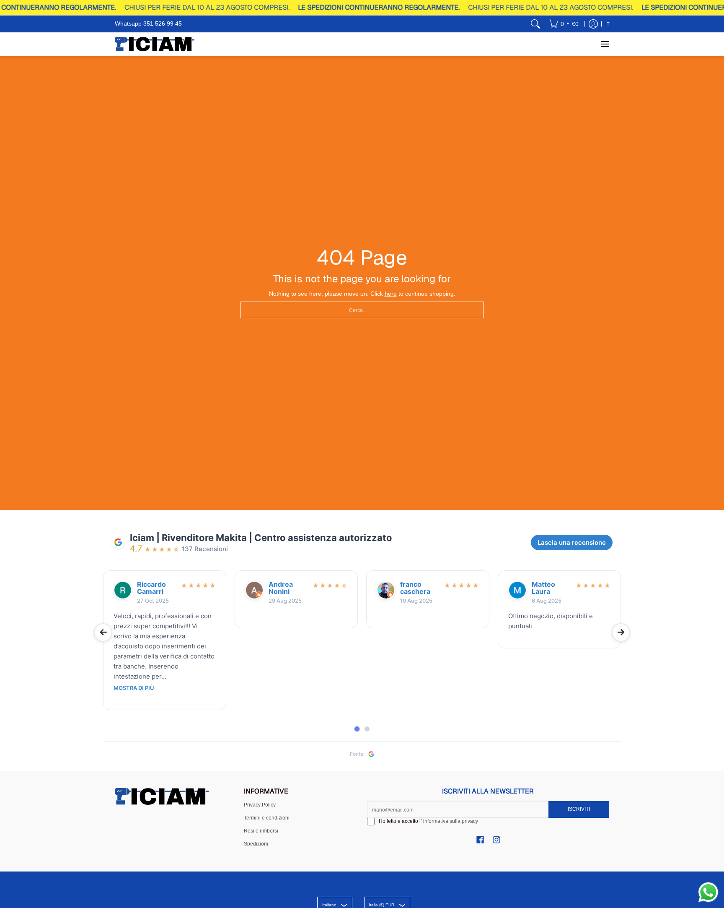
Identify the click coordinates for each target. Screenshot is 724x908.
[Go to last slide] (103, 632)
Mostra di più (134, 688)
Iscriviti (579, 809)
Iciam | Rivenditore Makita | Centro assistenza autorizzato (261, 537)
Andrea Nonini (281, 588)
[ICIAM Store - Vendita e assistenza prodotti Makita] (154, 44)
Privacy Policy (260, 805)
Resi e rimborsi (261, 831)
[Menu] (604, 44)
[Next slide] (621, 632)
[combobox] (362, 310)
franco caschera (415, 588)
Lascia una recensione (572, 542)
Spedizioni (256, 844)
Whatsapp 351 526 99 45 (148, 23)
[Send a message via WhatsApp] (708, 892)
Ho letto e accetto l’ (428, 821)
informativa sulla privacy (450, 821)
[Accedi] (593, 24)
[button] (480, 839)
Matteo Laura (543, 588)
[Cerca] (535, 24)
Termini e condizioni (267, 818)
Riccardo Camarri (151, 588)
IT (607, 23)
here (391, 293)
